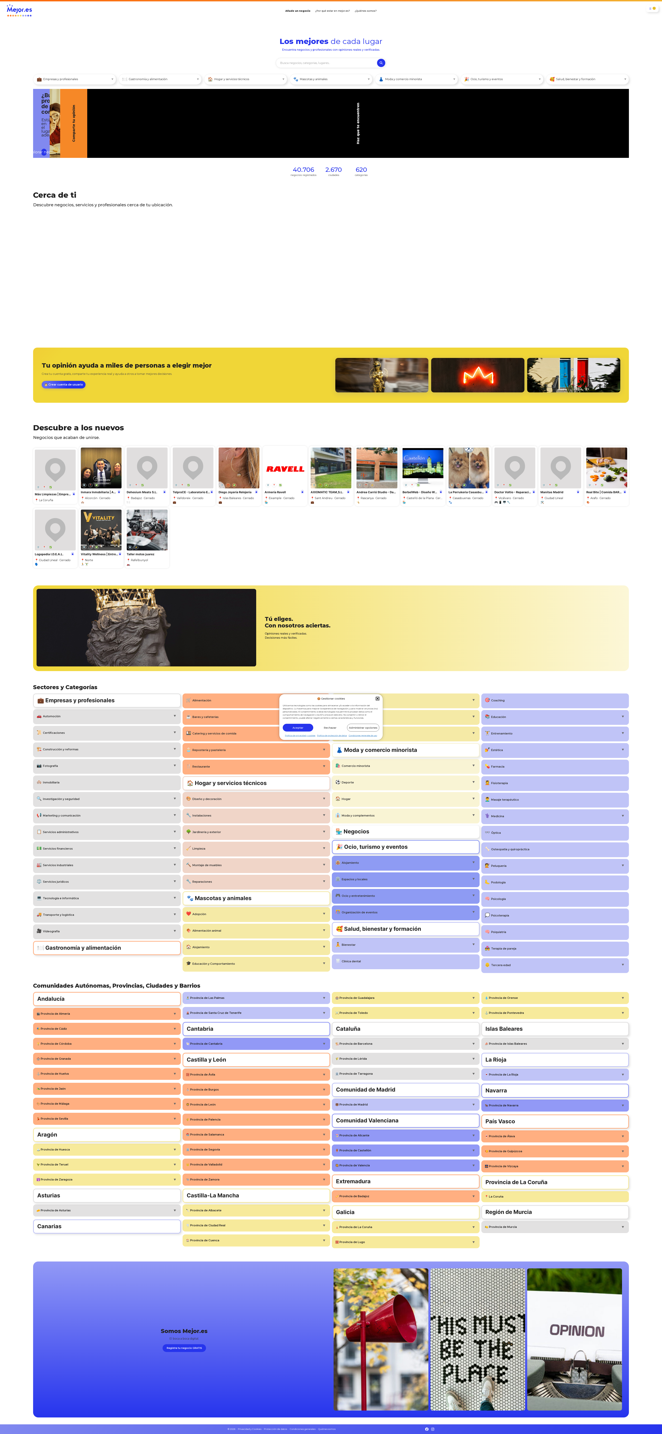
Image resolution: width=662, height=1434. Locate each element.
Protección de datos (275, 1429)
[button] (377, 698)
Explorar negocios (61, 136)
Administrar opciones (363, 727)
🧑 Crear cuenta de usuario (63, 384)
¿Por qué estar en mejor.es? (332, 10)
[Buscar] (381, 63)
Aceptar (298, 727)
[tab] (304, 123)
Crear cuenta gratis (585, 149)
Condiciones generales (302, 1429)
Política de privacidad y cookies (300, 735)
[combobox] (326, 63)
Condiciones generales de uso (363, 735)
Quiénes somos (326, 1429)
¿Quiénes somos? (366, 10)
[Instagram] (432, 1429)
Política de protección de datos (332, 735)
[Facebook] (427, 1429)
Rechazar (330, 727)
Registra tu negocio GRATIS (184, 1348)
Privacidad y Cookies (249, 1429)
